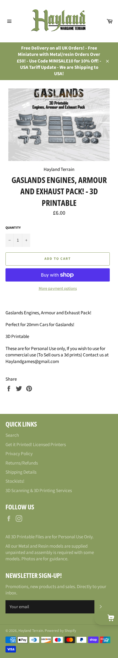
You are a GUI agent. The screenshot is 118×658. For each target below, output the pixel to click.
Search (12, 435)
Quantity (13, 228)
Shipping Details (20, 472)
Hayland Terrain (30, 630)
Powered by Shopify (60, 630)
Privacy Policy (19, 454)
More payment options (58, 288)
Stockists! (14, 481)
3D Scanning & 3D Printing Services (38, 490)
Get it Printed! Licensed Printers (35, 444)
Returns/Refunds (21, 463)
